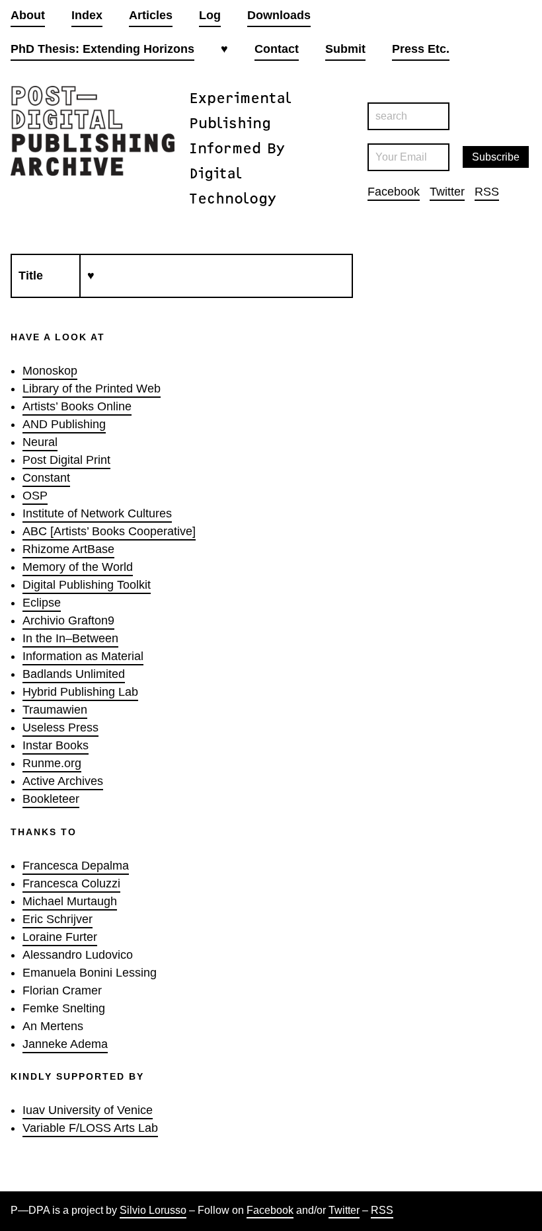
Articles (151, 15)
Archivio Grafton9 (68, 620)
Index (86, 15)
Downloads (279, 15)
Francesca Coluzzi (71, 883)
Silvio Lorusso (153, 1210)
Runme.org (51, 763)
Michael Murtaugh (69, 901)
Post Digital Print (66, 459)
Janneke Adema (65, 1044)
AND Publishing (64, 424)
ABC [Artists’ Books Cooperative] (109, 531)
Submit (345, 49)
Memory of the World (77, 567)
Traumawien (54, 709)
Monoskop (49, 370)
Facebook (394, 191)
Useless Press (60, 727)
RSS (487, 191)
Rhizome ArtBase (68, 549)
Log (210, 15)
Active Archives (62, 781)
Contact (276, 49)
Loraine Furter (59, 937)
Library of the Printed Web (91, 388)
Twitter (447, 191)
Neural (40, 442)
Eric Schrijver (57, 919)
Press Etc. (420, 49)
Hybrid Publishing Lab (80, 691)
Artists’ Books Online (77, 406)
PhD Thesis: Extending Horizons (102, 49)
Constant (46, 477)
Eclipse (41, 602)
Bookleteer (50, 798)
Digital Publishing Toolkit (86, 584)
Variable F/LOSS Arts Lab (90, 1128)
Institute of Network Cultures (97, 513)
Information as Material (82, 656)
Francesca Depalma (75, 865)
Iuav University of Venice (87, 1110)
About (28, 15)
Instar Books (55, 745)
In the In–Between (70, 638)
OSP (35, 495)
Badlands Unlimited (73, 674)
